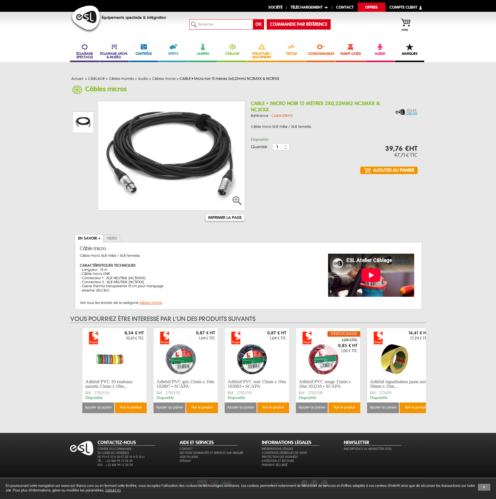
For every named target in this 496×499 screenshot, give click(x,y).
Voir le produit (131, 407)
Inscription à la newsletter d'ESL (368, 448)
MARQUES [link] (409, 53)
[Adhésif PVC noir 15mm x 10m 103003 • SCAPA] (257, 352)
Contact (186, 448)
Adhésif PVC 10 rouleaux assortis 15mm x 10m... (109, 384)
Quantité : (260, 147)
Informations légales (277, 448)
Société (275, 7)
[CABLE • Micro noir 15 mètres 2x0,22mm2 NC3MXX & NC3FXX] (406, 112)
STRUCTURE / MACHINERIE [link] (262, 55)
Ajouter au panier (98, 407)
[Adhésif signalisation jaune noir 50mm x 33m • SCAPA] (399, 352)
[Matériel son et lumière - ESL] (86, 19)
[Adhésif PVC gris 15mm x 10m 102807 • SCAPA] (186, 352)
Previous (78, 370)
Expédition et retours (278, 461)
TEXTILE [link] (291, 53)
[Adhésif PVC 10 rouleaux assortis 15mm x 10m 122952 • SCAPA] (114, 352)
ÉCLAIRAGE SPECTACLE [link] (84, 55)
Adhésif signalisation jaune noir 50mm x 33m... (398, 384)
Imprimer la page (224, 218)
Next (427, 370)
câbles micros (151, 303)
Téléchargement (306, 7)
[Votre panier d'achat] (408, 23)
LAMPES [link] (203, 53)
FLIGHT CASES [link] (350, 53)
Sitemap (185, 461)
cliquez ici (113, 490)
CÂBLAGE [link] (232, 53)
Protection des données (280, 456)
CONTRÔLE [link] (143, 53)
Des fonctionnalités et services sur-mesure (211, 452)
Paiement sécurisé (275, 465)
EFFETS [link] (173, 53)
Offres (371, 7)
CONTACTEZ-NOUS (117, 442)
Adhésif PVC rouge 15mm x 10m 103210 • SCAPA (325, 384)
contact (345, 7)
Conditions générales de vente (284, 452)
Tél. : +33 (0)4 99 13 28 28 (115, 461)
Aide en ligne (189, 456)
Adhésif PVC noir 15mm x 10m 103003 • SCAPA (257, 384)
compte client (403, 7)
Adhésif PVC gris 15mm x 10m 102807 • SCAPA (185, 384)
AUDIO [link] (380, 53)
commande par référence (298, 24)
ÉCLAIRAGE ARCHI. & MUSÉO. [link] (114, 55)
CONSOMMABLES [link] (321, 53)
